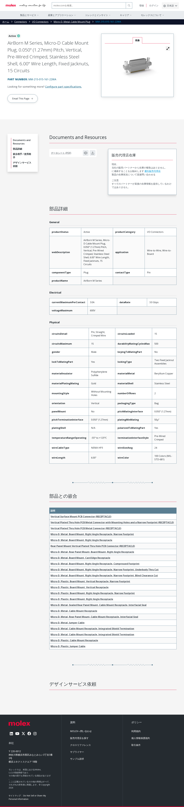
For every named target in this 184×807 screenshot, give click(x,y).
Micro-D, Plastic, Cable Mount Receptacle (74, 640)
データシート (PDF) (61, 153)
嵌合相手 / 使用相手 (22, 155)
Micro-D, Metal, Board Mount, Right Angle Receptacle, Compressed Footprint (95, 563)
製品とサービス (28, 15)
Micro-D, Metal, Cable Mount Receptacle (74, 610)
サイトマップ (15, 795)
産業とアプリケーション (60, 15)
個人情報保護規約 (140, 738)
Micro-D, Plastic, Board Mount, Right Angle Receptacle (82, 599)
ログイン (153, 5)
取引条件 (136, 745)
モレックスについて (151, 15)
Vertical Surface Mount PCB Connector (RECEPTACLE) (81, 516)
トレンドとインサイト (96, 15)
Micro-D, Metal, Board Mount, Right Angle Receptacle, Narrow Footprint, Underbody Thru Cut (105, 569)
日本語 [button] (170, 5)
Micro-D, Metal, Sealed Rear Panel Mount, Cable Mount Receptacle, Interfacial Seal (98, 605)
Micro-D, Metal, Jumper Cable (68, 622)
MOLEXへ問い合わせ (81, 731)
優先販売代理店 (152, 171)
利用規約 (136, 731)
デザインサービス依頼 (22, 164)
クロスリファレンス (80, 745)
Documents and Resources (21, 142)
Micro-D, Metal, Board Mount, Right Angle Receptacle (81, 540)
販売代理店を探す (79, 738)
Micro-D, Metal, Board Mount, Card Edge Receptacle (80, 557)
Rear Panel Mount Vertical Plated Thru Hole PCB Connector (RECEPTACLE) (93, 546)
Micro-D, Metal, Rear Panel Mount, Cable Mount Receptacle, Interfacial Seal (94, 616)
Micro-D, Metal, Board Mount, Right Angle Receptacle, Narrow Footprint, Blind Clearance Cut (104, 575)
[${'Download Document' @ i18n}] (92, 153)
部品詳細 (17, 148)
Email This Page (20, 98)
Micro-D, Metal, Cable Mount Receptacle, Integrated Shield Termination (92, 628)
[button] (168, 48)
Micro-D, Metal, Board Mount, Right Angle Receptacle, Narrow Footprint (92, 534)
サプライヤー (77, 751)
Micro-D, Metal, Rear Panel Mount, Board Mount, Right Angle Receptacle (92, 551)
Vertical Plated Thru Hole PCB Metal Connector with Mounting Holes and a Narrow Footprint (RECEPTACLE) (112, 522)
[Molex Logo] (26, 5)
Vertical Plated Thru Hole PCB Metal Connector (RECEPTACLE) (86, 528)
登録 (141, 5)
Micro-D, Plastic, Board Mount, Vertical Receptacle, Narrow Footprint (90, 581)
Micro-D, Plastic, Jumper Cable (68, 646)
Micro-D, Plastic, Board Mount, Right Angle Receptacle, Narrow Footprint (93, 593)
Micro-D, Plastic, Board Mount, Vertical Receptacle (80, 587)
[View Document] (86, 153)
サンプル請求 (77, 758)
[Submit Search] (129, 5)
